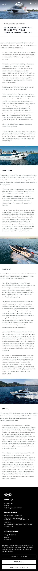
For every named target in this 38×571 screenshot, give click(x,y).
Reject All (19, 562)
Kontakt (6, 505)
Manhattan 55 (7, 170)
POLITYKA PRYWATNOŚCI (13, 516)
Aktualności (8, 539)
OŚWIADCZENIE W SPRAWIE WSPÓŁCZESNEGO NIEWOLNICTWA (16, 519)
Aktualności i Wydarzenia (15, 23)
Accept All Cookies (19, 567)
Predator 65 (6, 269)
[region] (19, 555)
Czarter (6, 537)
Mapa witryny (9, 503)
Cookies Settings (19, 556)
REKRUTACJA (8, 527)
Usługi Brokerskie (10, 535)
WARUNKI (7, 522)
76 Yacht (5, 409)
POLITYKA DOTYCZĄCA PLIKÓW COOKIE (18, 524)
